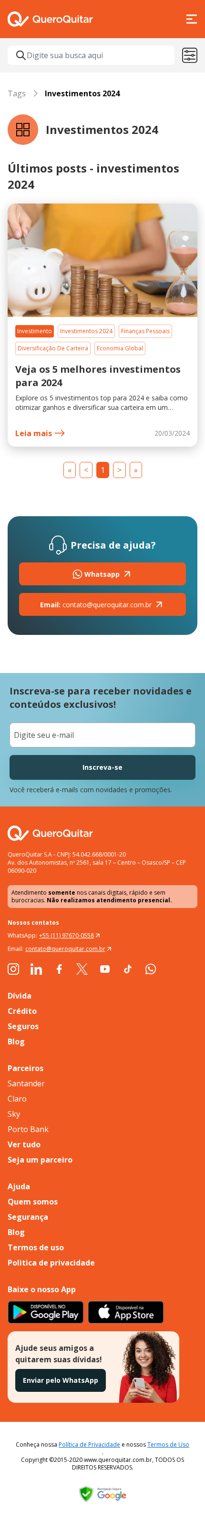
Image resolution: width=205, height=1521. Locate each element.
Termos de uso (36, 1247)
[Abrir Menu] (191, 19)
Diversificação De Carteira (53, 348)
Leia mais (33, 433)
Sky (14, 1114)
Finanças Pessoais (145, 331)
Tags (17, 93)
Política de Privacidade (89, 1444)
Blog (16, 1041)
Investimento (34, 331)
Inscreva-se (102, 767)
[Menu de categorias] (189, 55)
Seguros (23, 1026)
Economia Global (120, 348)
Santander (26, 1083)
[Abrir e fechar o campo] (21, 55)
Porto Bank (28, 1129)
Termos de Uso (168, 1444)
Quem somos (33, 1201)
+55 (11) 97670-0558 (66, 935)
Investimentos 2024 (86, 331)
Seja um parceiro (40, 1159)
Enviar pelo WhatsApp (60, 1380)
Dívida (19, 995)
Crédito (22, 1011)
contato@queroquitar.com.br (96, 604)
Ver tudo (24, 1144)
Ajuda (19, 1186)
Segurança (28, 1217)
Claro (17, 1098)
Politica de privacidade (51, 1262)
